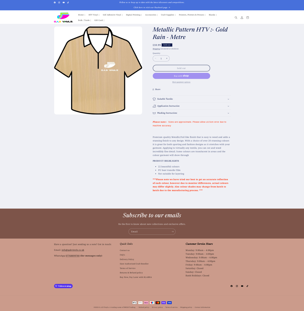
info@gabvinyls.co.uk (73, 249)
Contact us (125, 250)
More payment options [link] (181, 82)
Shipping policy (186, 307)
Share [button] (157, 89)
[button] (236, 17)
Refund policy (144, 307)
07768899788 (73, 255)
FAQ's (122, 255)
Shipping (156, 49)
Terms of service (171, 307)
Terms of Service (127, 268)
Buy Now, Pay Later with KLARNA (136, 277)
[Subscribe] (172, 232)
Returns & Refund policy (131, 273)
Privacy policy (157, 307)
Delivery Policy (127, 259)
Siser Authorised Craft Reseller (134, 264)
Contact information (202, 307)
